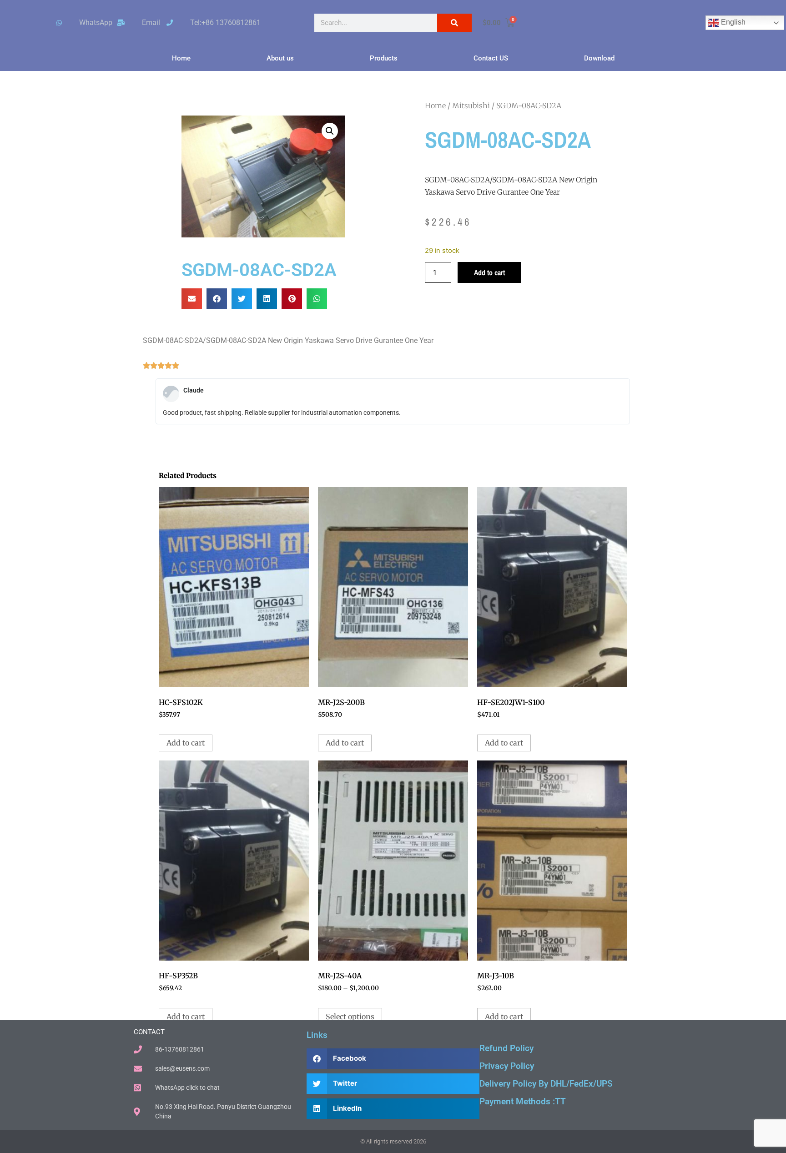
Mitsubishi (471, 105)
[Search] (454, 23)
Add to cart (489, 272)
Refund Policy (506, 1048)
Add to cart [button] (185, 742)
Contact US (491, 58)
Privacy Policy (506, 1066)
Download (599, 58)
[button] (330, 131)
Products (384, 58)
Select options (350, 1016)
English (732, 22)
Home (181, 58)
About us (280, 58)
